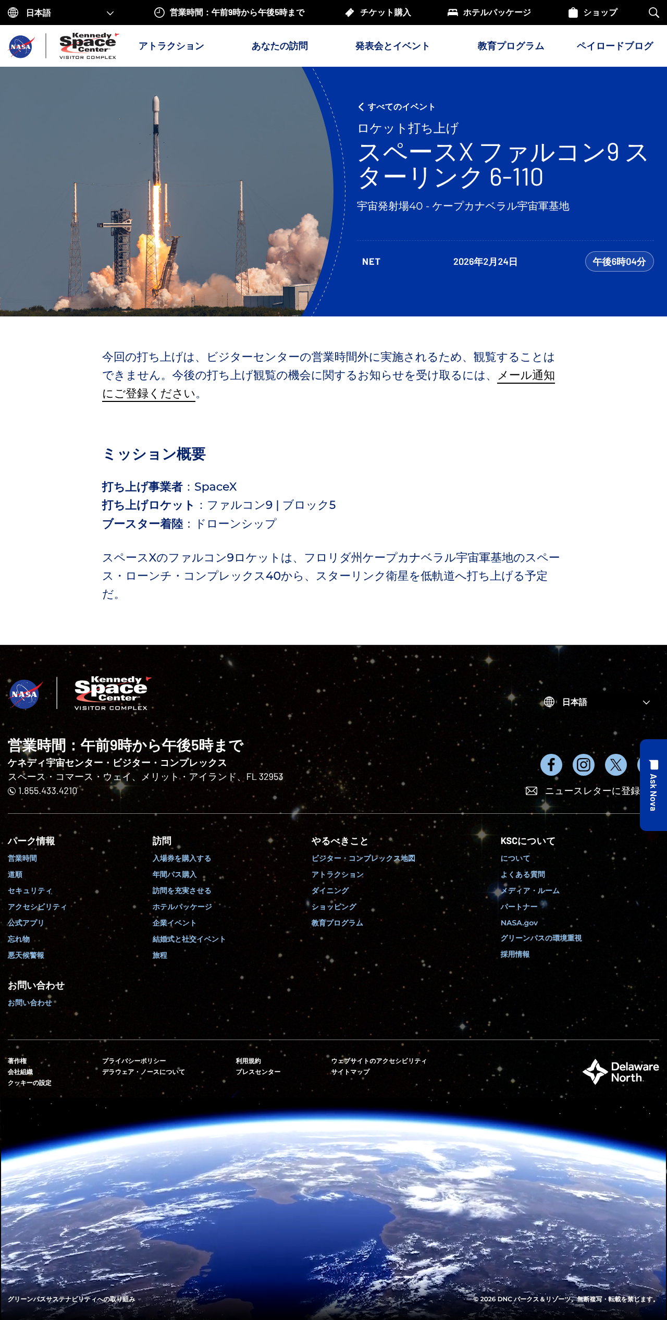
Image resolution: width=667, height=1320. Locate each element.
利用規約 (248, 1061)
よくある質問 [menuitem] (523, 874)
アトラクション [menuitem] (338, 874)
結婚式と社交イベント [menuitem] (190, 939)
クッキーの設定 (30, 1082)
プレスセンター (258, 1072)
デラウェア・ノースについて (143, 1072)
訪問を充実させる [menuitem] (182, 890)
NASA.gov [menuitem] (519, 922)
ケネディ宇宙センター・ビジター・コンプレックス (117, 762)
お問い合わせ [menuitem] (30, 1002)
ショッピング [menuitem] (334, 906)
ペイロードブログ (615, 45)
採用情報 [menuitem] (515, 954)
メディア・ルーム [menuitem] (530, 890)
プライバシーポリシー (134, 1061)
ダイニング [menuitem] (330, 890)
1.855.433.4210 (47, 790)
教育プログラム (511, 45)
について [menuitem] (515, 858)
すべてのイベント (402, 107)
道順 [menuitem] (15, 874)
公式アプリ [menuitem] (26, 922)
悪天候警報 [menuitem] (26, 955)
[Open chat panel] (653, 785)
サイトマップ (350, 1072)
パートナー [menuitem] (519, 906)
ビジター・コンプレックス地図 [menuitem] (363, 858)
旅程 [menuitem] (160, 955)
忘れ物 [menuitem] (19, 939)
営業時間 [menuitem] (22, 858)
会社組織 (20, 1072)
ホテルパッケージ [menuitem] (182, 906)
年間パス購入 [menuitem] (175, 874)
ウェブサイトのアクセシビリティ (379, 1061)
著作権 (17, 1061)
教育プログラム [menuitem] (338, 922)
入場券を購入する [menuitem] (182, 858)
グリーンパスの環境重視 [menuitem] (541, 938)
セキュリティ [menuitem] (30, 890)
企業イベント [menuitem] (175, 922)
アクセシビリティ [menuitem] (38, 906)
